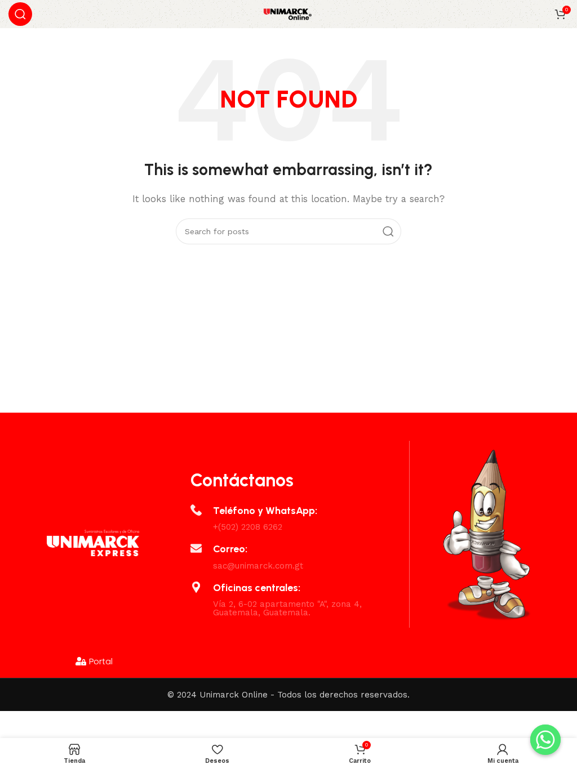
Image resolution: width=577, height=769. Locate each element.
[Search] (20, 14)
